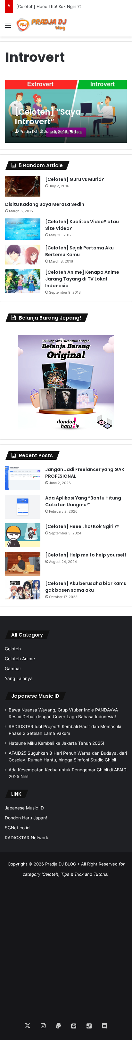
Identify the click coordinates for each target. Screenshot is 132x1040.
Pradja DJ (28, 131)
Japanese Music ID (35, 696)
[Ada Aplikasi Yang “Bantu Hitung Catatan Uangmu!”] (22, 507)
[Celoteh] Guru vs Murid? (74, 179)
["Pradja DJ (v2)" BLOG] (41, 25)
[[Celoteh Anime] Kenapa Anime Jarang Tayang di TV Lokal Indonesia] (22, 281)
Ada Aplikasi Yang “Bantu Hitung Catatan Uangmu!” (83, 501)
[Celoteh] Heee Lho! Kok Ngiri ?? (49, 6)
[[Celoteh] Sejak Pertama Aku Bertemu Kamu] (22, 254)
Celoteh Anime (20, 658)
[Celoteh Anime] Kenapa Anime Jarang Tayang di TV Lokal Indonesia (82, 279)
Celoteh (13, 648)
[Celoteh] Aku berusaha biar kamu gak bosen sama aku (86, 586)
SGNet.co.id (17, 827)
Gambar (13, 668)
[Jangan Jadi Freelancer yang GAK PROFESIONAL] (22, 478)
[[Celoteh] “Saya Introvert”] (66, 111)
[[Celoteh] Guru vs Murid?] (22, 186)
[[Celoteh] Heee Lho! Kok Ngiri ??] (22, 535)
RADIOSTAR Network (26, 837)
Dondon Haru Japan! (26, 817)
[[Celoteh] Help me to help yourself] (22, 564)
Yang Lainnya (19, 678)
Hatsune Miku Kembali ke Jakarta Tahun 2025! (56, 743)
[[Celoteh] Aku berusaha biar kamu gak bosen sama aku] (22, 589)
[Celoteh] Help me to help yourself (85, 555)
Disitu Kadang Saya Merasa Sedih (44, 204)
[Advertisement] (66, 945)
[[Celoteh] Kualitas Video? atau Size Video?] (22, 229)
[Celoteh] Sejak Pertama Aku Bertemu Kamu (79, 251)
